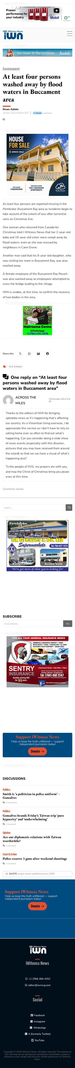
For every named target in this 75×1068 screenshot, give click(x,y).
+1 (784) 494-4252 (39, 979)
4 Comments (11, 802)
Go (67, 623)
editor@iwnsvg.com (39, 985)
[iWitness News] (37, 949)
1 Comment (11, 824)
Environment (11, 69)
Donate (35, 751)
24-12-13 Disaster (15, 366)
